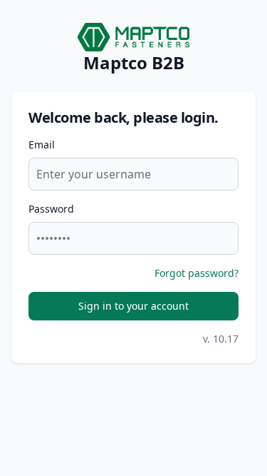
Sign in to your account (133, 306)
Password (51, 209)
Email (41, 144)
